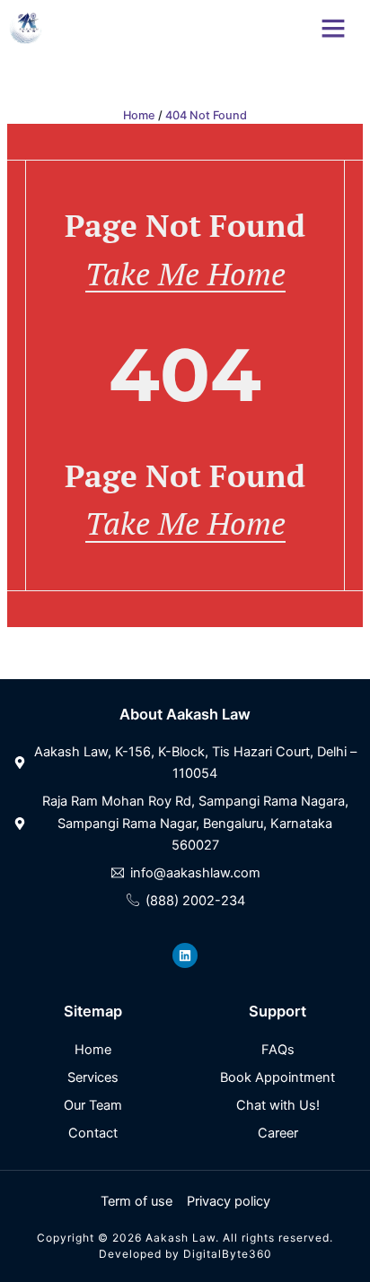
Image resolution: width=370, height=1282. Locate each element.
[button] (333, 28)
